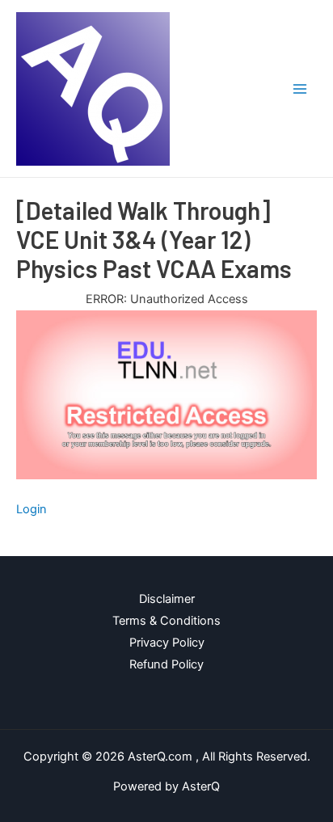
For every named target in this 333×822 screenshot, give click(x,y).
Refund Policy (166, 664)
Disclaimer (167, 599)
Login (31, 509)
